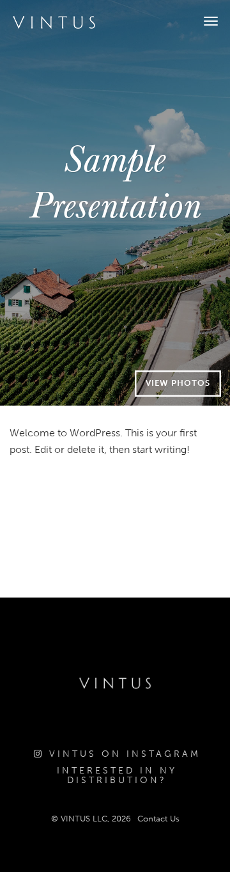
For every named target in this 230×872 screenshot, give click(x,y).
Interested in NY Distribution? (117, 776)
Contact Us (158, 818)
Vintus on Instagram (122, 754)
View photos (178, 383)
